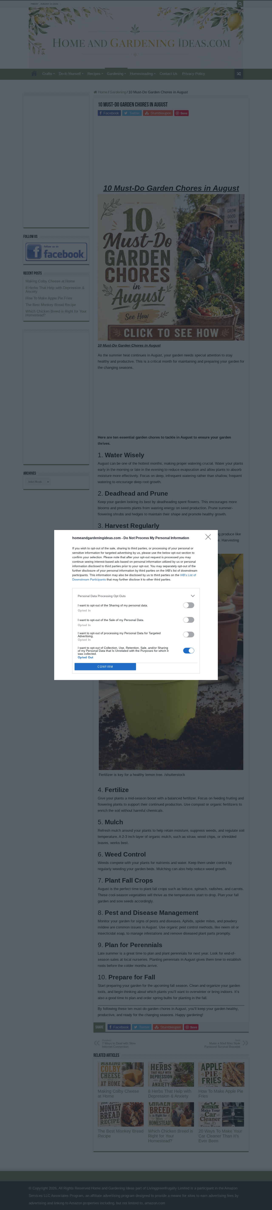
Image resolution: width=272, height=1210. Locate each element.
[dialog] (136, 605)
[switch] (188, 605)
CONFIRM (105, 666)
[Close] (209, 538)
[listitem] (136, 596)
